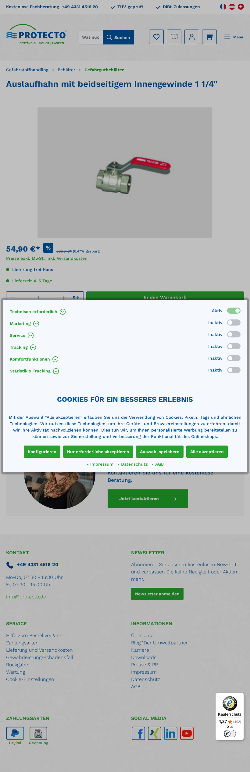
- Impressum (101, 464)
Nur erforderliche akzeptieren (98, 451)
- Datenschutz (133, 464)
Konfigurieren (42, 451)
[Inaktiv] (234, 322)
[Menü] (240, 696)
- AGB (158, 464)
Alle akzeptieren (207, 451)
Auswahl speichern (160, 451)
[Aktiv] (234, 311)
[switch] (230, 733)
